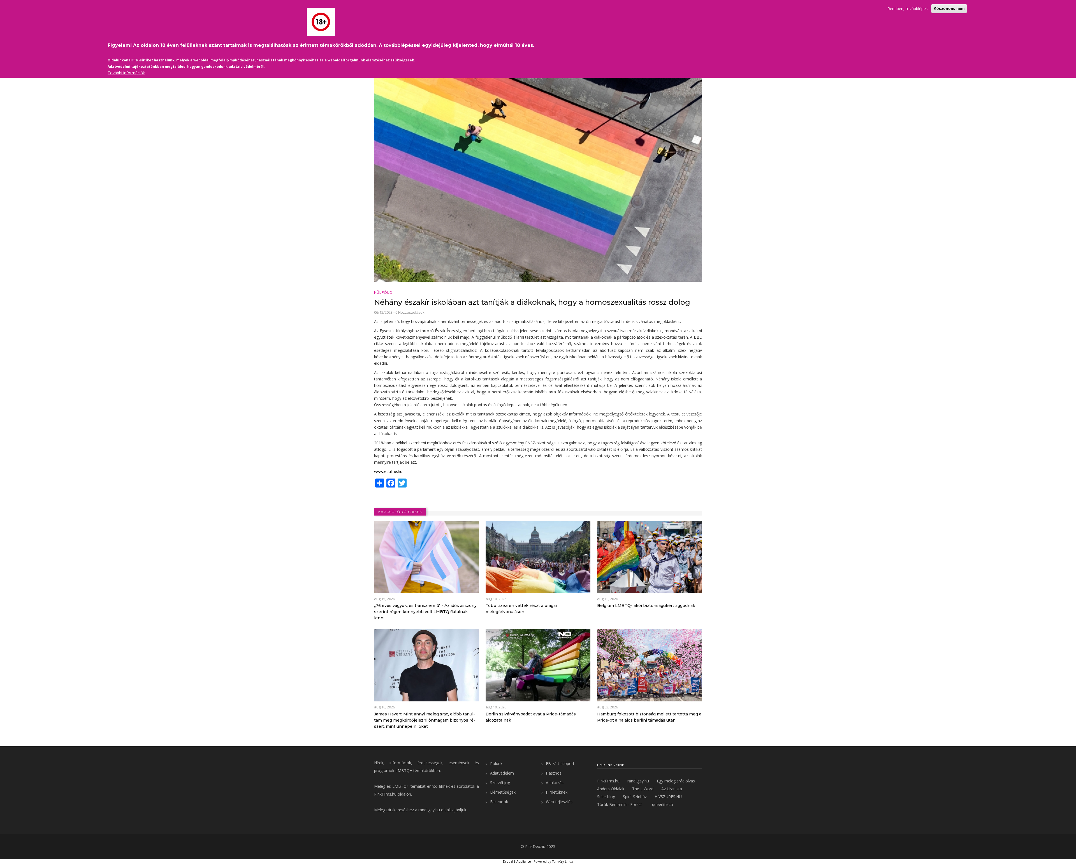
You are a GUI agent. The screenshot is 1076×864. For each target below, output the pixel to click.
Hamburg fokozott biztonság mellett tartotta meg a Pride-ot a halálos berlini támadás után (649, 717)
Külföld (383, 292)
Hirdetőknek (556, 792)
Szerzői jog (500, 782)
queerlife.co (662, 804)
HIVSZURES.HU (668, 796)
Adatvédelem (502, 773)
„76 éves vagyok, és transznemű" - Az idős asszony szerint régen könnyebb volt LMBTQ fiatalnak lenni (425, 611)
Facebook (499, 801)
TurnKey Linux (562, 861)
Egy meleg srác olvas (676, 781)
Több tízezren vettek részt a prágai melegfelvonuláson (521, 608)
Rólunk (496, 763)
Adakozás (554, 782)
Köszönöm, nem (949, 8)
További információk (126, 72)
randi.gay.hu (429, 809)
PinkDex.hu (535, 846)
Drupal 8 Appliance (517, 861)
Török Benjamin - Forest (619, 804)
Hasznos (554, 773)
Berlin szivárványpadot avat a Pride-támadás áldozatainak (531, 717)
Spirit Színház (635, 796)
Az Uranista (671, 788)
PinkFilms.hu (385, 794)
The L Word (642, 788)
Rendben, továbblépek (907, 8)
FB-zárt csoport (560, 763)
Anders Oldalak (610, 788)
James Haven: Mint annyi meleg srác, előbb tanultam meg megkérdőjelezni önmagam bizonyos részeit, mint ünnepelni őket (424, 720)
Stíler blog (606, 796)
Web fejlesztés (559, 801)
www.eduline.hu (388, 471)
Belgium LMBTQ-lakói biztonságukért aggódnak (646, 605)
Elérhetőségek (503, 792)
